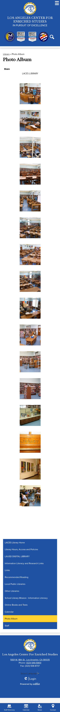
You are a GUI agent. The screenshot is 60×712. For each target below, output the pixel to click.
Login (30, 678)
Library (6, 54)
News (40, 710)
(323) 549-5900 (33, 662)
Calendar (26, 710)
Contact (53, 710)
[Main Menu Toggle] (57, 3)
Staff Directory (9, 710)
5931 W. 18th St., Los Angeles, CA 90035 (30, 659)
